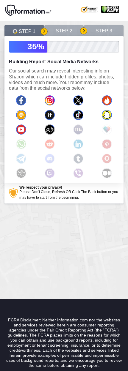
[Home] (28, 10)
